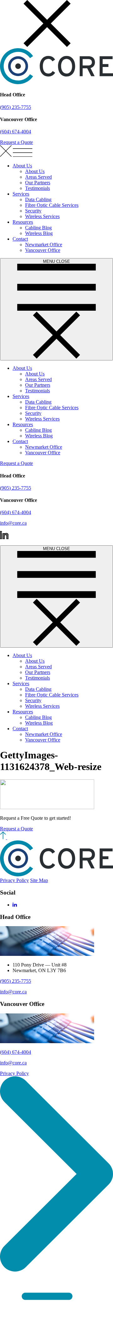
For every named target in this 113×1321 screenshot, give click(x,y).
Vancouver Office (42, 250)
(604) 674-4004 (15, 131)
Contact (20, 239)
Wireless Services (42, 216)
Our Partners (37, 182)
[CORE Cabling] (56, 82)
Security (33, 210)
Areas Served (38, 177)
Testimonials (37, 188)
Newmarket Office (43, 244)
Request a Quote (16, 142)
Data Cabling (38, 199)
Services (21, 193)
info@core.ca (13, 523)
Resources (23, 222)
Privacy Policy (14, 880)
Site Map (39, 880)
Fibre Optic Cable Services (51, 205)
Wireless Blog (39, 233)
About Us (22, 165)
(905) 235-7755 (15, 107)
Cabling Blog (38, 227)
